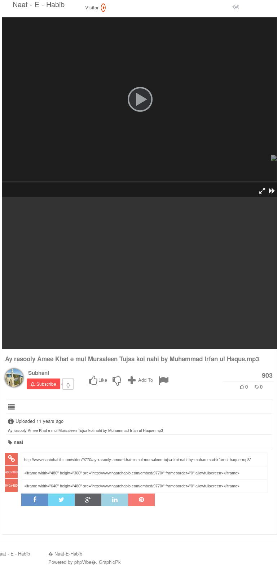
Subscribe (46, 384)
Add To (145, 379)
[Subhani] (14, 378)
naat (18, 441)
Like (102, 379)
